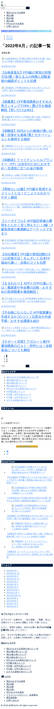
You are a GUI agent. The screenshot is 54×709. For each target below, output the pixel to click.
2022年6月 (12, 573)
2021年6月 (12, 606)
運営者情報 (11, 698)
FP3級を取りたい (15, 391)
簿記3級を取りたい (16, 380)
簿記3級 (10, 15)
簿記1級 (10, 21)
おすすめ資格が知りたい (19, 400)
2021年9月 (12, 598)
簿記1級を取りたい (16, 386)
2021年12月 (12, 590)
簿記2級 (10, 18)
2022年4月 (12, 579)
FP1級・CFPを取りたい (18, 397)
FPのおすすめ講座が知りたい (21, 389)
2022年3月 (12, 582)
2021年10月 (13, 595)
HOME (7, 676)
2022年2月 (12, 584)
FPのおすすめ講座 (15, 23)
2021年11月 (12, 593)
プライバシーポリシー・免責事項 (22, 695)
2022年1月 (12, 587)
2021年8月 (12, 601)
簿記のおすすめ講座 (15, 12)
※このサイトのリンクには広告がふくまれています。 (26, 31)
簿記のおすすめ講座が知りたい (22, 377)
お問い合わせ (12, 26)
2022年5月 (12, 576)
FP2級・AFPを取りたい (18, 394)
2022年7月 (12, 571)
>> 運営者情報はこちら (27, 446)
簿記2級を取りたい (16, 383)
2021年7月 (12, 604)
